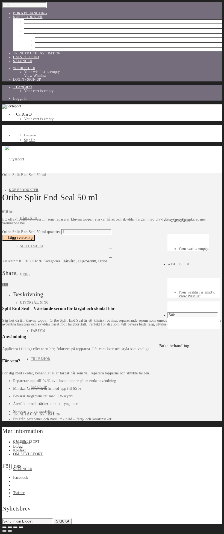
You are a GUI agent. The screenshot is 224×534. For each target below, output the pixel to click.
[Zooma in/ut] (4, 527)
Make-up (43, 49)
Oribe (29, 31)
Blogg (18, 446)
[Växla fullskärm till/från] (10, 527)
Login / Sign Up (27, 79)
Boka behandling (174, 346)
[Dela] (15, 527)
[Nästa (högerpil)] (10, 531)
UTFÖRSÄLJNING (38, 35)
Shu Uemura (36, 26)
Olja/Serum (87, 261)
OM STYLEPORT (28, 454)
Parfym (42, 40)
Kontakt (19, 450)
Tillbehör (44, 45)
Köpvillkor (22, 443)
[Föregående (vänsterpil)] (4, 531)
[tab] (117, 294)
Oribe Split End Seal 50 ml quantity (31, 232)
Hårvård (33, 22)
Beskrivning (28, 294)
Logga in (20, 98)
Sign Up (29, 140)
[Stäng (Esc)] (21, 527)
